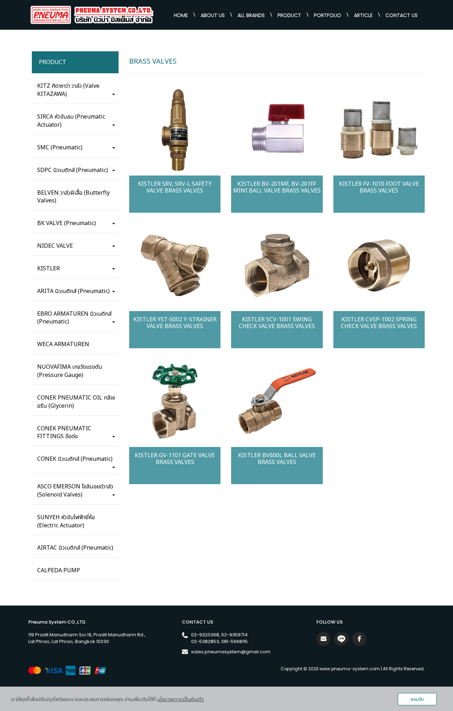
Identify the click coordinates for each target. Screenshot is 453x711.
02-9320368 (205, 634)
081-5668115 (234, 641)
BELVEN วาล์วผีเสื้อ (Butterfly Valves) (73, 197)
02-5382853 (205, 641)
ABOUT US (213, 15)
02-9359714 (234, 634)
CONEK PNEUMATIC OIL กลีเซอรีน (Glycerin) (76, 402)
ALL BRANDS (251, 15)
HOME (181, 15)
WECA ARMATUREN (63, 344)
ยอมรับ (417, 699)
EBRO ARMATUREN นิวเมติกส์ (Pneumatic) (74, 318)
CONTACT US (401, 15)
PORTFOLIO (327, 15)
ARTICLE (363, 15)
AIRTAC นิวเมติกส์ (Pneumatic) (75, 548)
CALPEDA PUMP (58, 571)
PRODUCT (289, 15)
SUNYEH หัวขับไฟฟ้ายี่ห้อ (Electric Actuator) (66, 521)
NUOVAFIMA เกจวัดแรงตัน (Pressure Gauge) (69, 371)
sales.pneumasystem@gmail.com (230, 651)
